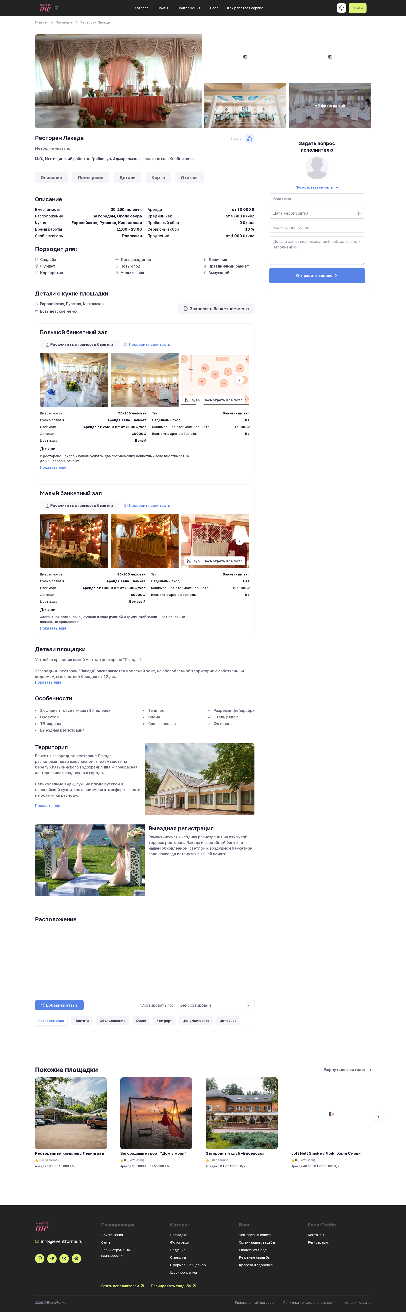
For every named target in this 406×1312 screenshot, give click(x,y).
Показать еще (53, 467)
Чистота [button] (81, 1021)
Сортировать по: (157, 1005)
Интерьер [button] (228, 1021)
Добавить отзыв (62, 1005)
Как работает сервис (245, 8)
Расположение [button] (51, 1021)
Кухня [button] (141, 1021)
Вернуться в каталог (345, 1069)
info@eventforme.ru (61, 1241)
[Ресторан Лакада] (118, 81)
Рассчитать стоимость (81, 344)
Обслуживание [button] (112, 1021)
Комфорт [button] (164, 1021)
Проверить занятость (149, 344)
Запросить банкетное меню (219, 308)
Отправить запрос (314, 275)
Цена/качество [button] (196, 1021)
